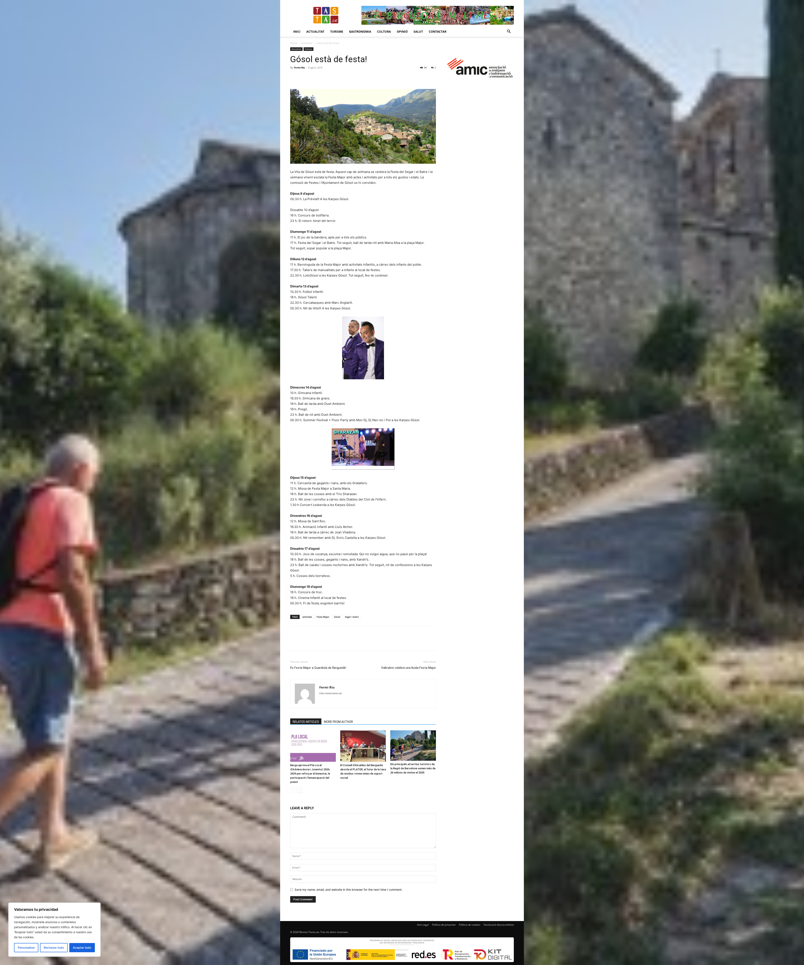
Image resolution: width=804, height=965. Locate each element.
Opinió (402, 31)
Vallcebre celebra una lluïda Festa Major (408, 668)
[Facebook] (294, 77)
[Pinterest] (313, 77)
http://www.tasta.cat (330, 693)
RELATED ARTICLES (306, 721)
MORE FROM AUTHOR (338, 721)
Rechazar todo (54, 947)
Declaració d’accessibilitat (499, 924)
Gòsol (337, 616)
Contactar (437, 31)
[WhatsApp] (323, 77)
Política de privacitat (444, 924)
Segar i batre (352, 616)
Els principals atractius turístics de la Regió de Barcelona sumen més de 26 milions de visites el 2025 (413, 768)
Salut (418, 31)
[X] (304, 77)
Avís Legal (423, 924)
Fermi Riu (299, 67)
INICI (296, 31)
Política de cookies (469, 924)
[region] (54, 930)
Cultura (384, 31)
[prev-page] (292, 790)
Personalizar (26, 947)
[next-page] (299, 790)
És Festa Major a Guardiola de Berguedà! (318, 668)
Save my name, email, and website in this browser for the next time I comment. (348, 889)
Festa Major (323, 616)
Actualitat (315, 31)
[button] (509, 32)
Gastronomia (360, 31)
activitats (307, 616)
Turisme (336, 31)
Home (293, 43)
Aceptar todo (82, 947)
